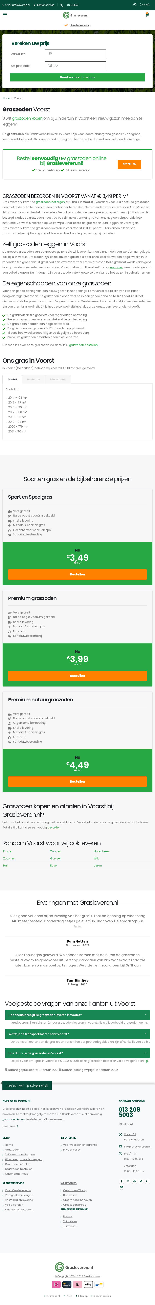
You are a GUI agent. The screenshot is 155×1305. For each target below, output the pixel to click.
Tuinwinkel (69, 1226)
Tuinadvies (70, 1221)
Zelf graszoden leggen (20, 1154)
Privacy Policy (72, 1149)
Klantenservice (45, 5)
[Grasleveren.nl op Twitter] (141, 1181)
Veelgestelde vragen (19, 1195)
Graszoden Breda (74, 1204)
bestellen (54, 827)
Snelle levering (80, 25)
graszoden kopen (27, 118)
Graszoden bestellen (18, 1169)
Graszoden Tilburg (75, 1190)
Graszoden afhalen (17, 1164)
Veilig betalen (14, 1204)
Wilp (96, 858)
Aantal (12, 379)
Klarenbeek (101, 851)
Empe (7, 851)
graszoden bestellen (83, 345)
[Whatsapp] (135, 5)
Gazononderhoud (16, 1173)
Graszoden (12, 1149)
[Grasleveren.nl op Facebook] (121, 1181)
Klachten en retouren (18, 1209)
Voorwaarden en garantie (80, 1145)
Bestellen (129, 164)
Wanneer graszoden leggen (23, 1159)
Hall (5, 865)
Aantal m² (18, 54)
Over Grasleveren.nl (17, 5)
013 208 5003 (129, 1112)
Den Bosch (70, 1195)
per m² (77, 563)
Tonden (55, 851)
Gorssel (55, 858)
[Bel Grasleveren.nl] (62, 5)
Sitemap (83, 1296)
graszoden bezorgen (50, 202)
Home (6, 98)
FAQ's (69, 1296)
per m (77, 770)
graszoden (115, 267)
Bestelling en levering (19, 1200)
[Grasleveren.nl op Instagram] (128, 1181)
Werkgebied (69, 1183)
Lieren (98, 865)
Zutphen (9, 858)
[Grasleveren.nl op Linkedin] (147, 1181)
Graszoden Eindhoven (77, 1200)
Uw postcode (20, 66)
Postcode (33, 379)
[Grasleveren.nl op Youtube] (121, 1187)
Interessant (53, 1296)
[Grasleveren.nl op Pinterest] (134, 1181)
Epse (53, 865)
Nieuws (67, 1216)
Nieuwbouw (58, 379)
